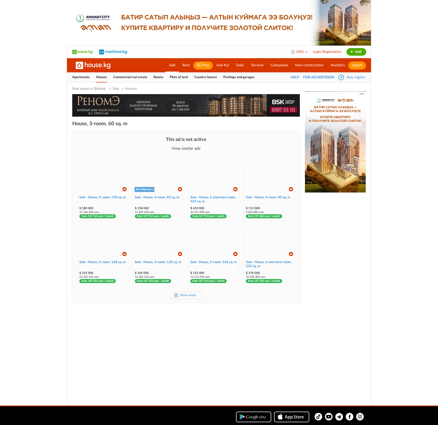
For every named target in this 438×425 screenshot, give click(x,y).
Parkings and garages (238, 77)
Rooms (158, 77)
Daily (240, 65)
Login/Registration (327, 52)
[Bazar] (82, 52)
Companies (279, 65)
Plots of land (179, 77)
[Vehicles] (113, 52)
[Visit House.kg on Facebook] (349, 416)
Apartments (81, 77)
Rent (186, 65)
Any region (356, 77)
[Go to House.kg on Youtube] (329, 416)
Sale (172, 65)
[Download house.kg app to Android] (253, 417)
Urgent (357, 65)
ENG (301, 52)
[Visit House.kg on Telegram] (339, 416)
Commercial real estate (130, 77)
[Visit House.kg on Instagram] (360, 416)
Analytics (338, 65)
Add (357, 52)
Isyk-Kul (222, 65)
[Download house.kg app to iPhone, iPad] (292, 417)
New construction (309, 65)
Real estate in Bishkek (89, 89)
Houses (101, 77)
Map (205, 65)
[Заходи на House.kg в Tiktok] (318, 416)
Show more (188, 295)
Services (257, 65)
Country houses (205, 77)
